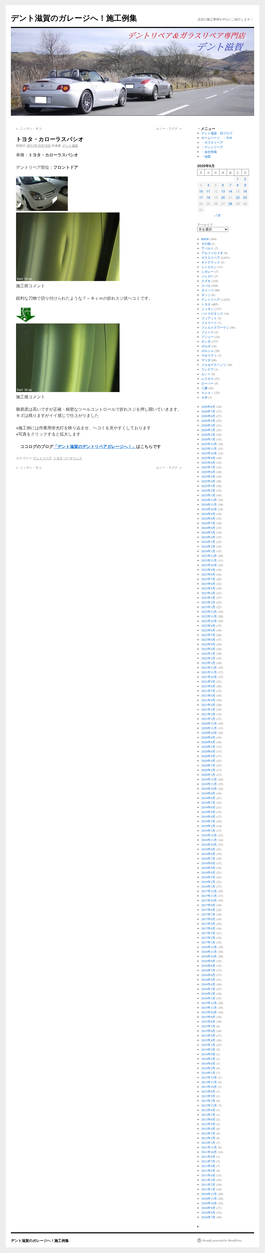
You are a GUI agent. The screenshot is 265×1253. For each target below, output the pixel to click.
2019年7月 (208, 802)
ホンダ (206, 341)
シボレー (207, 271)
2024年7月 (208, 523)
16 (245, 191)
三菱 (204, 388)
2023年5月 (208, 588)
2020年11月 (209, 728)
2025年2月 (208, 490)
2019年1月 (208, 830)
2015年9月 (208, 1017)
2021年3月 (208, 709)
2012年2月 (208, 1138)
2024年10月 (209, 509)
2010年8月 (208, 1212)
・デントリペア (212, 147)
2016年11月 (209, 951)
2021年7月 (208, 691)
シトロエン (209, 267)
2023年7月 (208, 579)
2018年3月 (208, 877)
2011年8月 (208, 1156)
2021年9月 (208, 681)
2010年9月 (208, 1208)
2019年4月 (208, 816)
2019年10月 (209, 788)
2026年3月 (208, 430)
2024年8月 (208, 518)
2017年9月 (208, 905)
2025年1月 (208, 495)
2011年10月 (209, 1152)
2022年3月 (208, 653)
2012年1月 (208, 1142)
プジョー (207, 337)
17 (201, 197)
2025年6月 (208, 472)
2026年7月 (208, 411)
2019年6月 (208, 807)
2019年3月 (208, 821)
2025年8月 (208, 462)
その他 (206, 243)
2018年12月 (209, 835)
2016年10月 (209, 956)
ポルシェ (207, 351)
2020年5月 (208, 756)
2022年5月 (208, 644)
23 (245, 197)
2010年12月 (209, 1194)
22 (238, 197)
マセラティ (209, 355)
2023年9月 (208, 569)
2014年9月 (208, 1054)
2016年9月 (208, 961)
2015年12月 (209, 1003)
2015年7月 (208, 1026)
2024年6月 (208, 528)
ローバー (207, 383)
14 (230, 191)
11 (208, 191)
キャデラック (210, 262)
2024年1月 (208, 551)
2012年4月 (208, 1128)
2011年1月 (208, 1189)
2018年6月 (208, 863)
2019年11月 (209, 784)
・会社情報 (209, 152)
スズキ (206, 281)
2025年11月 (209, 448)
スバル (206, 285)
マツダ (206, 360)
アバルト (207, 248)
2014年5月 (208, 1059)
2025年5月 (208, 476)
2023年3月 (208, 597)
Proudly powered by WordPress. (222, 1240)
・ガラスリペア (212, 142)
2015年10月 (209, 1012)
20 (223, 197)
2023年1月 (208, 607)
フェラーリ (209, 323)
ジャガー (207, 276)
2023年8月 (208, 574)
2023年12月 (209, 556)
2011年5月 (208, 1170)
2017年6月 (208, 919)
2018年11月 (209, 840)
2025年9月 (208, 458)
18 (208, 197)
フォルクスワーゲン (215, 327)
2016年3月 (208, 989)
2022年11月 (209, 616)
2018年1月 (208, 886)
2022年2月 (208, 658)
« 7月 (217, 215)
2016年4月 (208, 984)
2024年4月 (208, 537)
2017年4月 (208, 928)
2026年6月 (208, 416)
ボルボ (206, 346)
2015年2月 (208, 1049)
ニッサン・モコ (29, 128)
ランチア (207, 369)
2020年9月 (208, 737)
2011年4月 (208, 1175)
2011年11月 (209, 1147)
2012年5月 (208, 1124)
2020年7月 (208, 747)
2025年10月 (209, 453)
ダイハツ (207, 290)
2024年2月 (208, 546)
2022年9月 (208, 625)
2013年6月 (208, 1091)
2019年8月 (208, 798)
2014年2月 (208, 1068)
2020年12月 (209, 723)
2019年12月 (209, 779)
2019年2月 (208, 826)
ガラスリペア (210, 257)
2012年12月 (209, 1105)
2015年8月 (208, 1021)
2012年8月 (208, 1110)
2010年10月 (209, 1203)
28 (230, 203)
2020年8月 (208, 742)
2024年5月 (208, 532)
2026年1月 (208, 439)
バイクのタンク (212, 313)
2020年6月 (208, 751)
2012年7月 (208, 1114)
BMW (205, 239)
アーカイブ (205, 225)
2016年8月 (208, 965)
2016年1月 (208, 998)
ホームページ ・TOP (216, 138)
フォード (207, 332)
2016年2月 (208, 993)
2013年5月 (208, 1096)
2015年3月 (208, 1045)
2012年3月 (208, 1133)
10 (201, 191)
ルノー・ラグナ (169, 128)
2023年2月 (208, 602)
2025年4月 (208, 481)
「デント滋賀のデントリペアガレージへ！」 (94, 446)
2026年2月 (208, 434)
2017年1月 (208, 942)
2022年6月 (208, 639)
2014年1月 (208, 1073)
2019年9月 (208, 793)
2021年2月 (208, 714)
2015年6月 (208, 1031)
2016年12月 (209, 947)
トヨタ (58, 458)
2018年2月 (208, 882)
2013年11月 (209, 1082)
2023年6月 (208, 583)
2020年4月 (208, 760)
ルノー (206, 374)
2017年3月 (208, 933)
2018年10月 (209, 844)
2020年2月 (208, 770)
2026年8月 (208, 406)
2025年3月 (208, 486)
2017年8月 (208, 910)
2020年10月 (209, 733)
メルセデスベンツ (213, 365)
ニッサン (207, 309)
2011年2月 (208, 1184)
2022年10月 (209, 621)
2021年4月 (208, 705)
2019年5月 (208, 812)
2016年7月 (208, 970)
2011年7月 (208, 1161)
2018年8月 (208, 854)
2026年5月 (208, 420)
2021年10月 (209, 677)
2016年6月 (208, 975)
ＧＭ (204, 397)
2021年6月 (208, 695)
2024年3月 (208, 542)
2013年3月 (208, 1101)
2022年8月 (208, 630)
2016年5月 (208, 979)
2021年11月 (209, 672)
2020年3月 (208, 765)
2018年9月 (208, 849)
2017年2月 (208, 937)
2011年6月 (208, 1166)
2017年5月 (208, 924)
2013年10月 (209, 1087)
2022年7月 (208, 635)
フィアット (209, 318)
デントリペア (42, 458)
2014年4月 (208, 1063)
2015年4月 (208, 1040)
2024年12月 (209, 500)
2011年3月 (208, 1180)
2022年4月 (208, 649)
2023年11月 (209, 560)
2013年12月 (209, 1077)
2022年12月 (209, 611)
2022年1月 (208, 663)
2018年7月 (208, 858)
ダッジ (206, 295)
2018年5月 (208, 868)
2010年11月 (209, 1198)
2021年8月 (208, 686)
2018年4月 (208, 872)
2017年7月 (208, 914)
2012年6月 (208, 1119)
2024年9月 (208, 514)
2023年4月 (208, 593)
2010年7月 (208, 1217)
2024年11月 (209, 504)
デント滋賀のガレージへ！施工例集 (74, 17)
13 (223, 191)
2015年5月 (208, 1035)
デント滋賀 (70, 145)
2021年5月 (208, 700)
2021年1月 (208, 719)
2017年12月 (209, 891)
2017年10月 (209, 900)
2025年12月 (209, 444)
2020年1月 (208, 774)
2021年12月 (209, 667)
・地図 (206, 156)
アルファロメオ (212, 253)
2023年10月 (209, 565)
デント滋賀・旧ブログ (216, 133)
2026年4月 (208, 425)
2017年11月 (209, 896)
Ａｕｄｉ (207, 392)
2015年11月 (209, 1007)
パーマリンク (72, 458)
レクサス (207, 379)
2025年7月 (208, 467)
